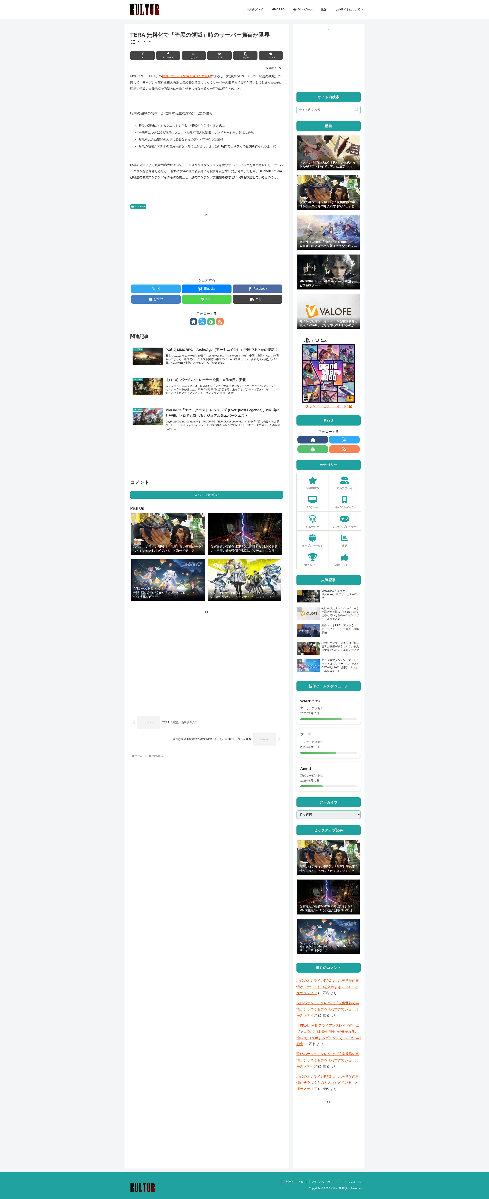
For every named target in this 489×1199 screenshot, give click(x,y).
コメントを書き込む (207, 494)
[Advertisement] (206, 244)
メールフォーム (351, 1181)
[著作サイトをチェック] (193, 321)
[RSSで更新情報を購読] (220, 321)
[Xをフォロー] (202, 321)
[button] (245, 55)
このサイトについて (295, 1181)
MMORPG (140, 206)
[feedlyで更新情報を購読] (211, 321)
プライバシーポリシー (324, 1181)
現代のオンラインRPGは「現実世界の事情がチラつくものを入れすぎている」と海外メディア (327, 987)
